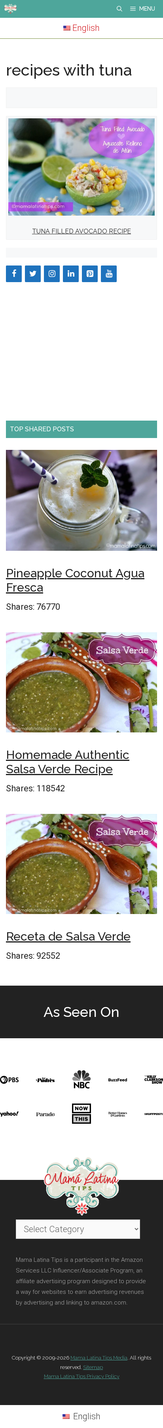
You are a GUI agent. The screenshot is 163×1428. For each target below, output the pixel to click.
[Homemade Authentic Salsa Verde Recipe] (81, 685)
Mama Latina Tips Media (98, 1358)
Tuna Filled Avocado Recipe (81, 231)
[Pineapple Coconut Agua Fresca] (81, 503)
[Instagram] (52, 273)
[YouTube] (109, 273)
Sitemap (93, 1367)
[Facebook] (14, 273)
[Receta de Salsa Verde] (81, 866)
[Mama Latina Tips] (10, 9)
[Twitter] (33, 273)
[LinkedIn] (71, 273)
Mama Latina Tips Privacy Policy (81, 1376)
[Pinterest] (90, 273)
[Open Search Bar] (119, 9)
